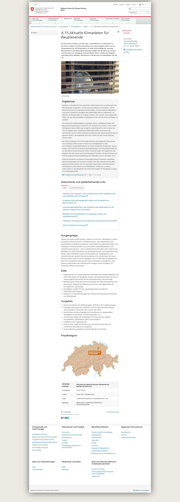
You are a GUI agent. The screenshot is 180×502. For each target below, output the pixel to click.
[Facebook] (62, 418)
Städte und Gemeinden (128, 437)
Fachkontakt (67, 412)
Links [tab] (64, 188)
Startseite (115, 4)
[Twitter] (64, 418)
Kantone (124, 435)
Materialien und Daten (112, 18)
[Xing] (66, 418)
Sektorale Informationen (78, 19)
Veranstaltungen (37, 469)
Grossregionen (125, 432)
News (34, 467)
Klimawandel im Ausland (40, 447)
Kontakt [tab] (127, 33)
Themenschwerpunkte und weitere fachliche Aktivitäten (102, 473)
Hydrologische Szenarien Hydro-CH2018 (44, 442)
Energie (94, 443)
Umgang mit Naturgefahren (100, 448)
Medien (128, 4)
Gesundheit (95, 440)
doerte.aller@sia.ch (131, 44)
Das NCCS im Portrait (98, 469)
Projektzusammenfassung (82, 175)
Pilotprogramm (76, 26)
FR (143, 4)
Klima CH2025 (36, 450)
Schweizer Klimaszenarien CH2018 (43, 439)
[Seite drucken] (118, 32)
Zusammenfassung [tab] (76, 188)
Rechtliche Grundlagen (141, 490)
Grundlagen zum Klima (39, 434)
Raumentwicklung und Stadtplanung (103, 453)
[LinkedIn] (68, 418)
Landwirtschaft (96, 437)
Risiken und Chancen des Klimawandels (44, 437)
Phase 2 (86, 26)
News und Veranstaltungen (37, 19)
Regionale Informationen (94, 19)
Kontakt (133, 4)
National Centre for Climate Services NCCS (44, 26)
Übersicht (121, 4)
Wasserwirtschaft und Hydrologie (102, 432)
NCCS (36, 4)
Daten (64, 467)
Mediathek (65, 469)
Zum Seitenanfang (113, 412)
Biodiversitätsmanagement (100, 451)
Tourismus (95, 445)
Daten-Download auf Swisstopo (74, 225)
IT (145, 4)
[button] (130, 8)
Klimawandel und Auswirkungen (53, 19)
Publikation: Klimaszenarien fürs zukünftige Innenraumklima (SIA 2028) (89, 221)
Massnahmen (68, 19)
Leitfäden (65, 443)
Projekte (64, 440)
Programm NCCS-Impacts (40, 445)
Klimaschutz (66, 432)
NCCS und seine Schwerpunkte (125, 19)
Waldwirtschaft (96, 435)
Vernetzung (95, 476)
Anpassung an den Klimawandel (72, 435)
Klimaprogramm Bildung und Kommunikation (71, 446)
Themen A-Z (133, 12)
